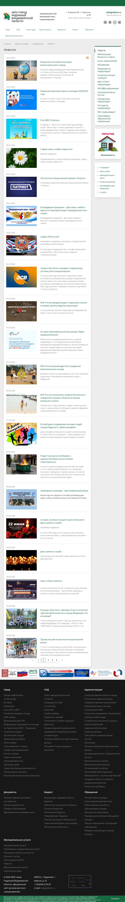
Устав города (10, 698)
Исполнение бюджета (54, 812)
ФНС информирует (106, 112)
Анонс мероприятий (107, 61)
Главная (7, 44)
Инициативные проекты (15, 772)
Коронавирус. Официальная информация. (104, 119)
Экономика (89, 742)
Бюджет (75, 30)
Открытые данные (107, 182)
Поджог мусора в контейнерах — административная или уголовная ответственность (56, 459)
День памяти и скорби (51, 551)
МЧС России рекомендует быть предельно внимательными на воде (60, 368)
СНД (18, 30)
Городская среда (11, 764)
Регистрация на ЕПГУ (14, 860)
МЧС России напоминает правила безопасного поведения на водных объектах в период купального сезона (63, 397)
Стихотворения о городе (15, 746)
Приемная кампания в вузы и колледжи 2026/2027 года (64, 92)
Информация (38, 44)
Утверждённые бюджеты (56, 816)
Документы (62, 30)
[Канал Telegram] (114, 22)
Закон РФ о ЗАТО (12, 709)
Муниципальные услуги (14, 36)
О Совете (48, 698)
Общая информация (13, 695)
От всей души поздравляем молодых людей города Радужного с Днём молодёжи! (61, 426)
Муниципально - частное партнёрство (102, 775)
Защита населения (12, 757)
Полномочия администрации (98, 698)
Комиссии (49, 709)
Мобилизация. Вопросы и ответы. (106, 55)
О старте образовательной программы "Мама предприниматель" (62, 333)
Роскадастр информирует (104, 106)
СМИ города (9, 717)
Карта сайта (105, 171)
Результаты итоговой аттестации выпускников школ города (56, 63)
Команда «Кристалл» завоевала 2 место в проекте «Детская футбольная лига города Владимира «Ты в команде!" (64, 613)
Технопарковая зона (13, 761)
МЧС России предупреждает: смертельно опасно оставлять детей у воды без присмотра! (63, 304)
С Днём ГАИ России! (49, 236)
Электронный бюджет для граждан (60, 823)
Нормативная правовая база (98, 801)
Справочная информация (16, 750)
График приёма (51, 713)
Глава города (31, 30)
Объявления (103, 64)
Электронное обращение (96, 812)
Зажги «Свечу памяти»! (51, 581)
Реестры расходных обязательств (60, 819)
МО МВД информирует (108, 88)
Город (8, 30)
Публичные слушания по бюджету (60, 805)
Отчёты (87, 739)
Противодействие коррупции (98, 772)
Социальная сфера (13, 731)
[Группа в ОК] (110, 22)
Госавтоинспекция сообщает (106, 76)
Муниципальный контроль (97, 764)
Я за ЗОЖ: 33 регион (49, 120)
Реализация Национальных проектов (21, 775)
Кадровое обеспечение (95, 728)
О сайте (103, 192)
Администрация (45, 30)
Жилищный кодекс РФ (14, 720)
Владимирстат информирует (104, 70)
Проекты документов (14, 805)
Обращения (89, 30)
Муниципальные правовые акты (19, 812)
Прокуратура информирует (104, 100)
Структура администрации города (100, 695)
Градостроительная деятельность (20, 768)
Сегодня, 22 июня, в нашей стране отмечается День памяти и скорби (62, 521)
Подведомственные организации (100, 702)
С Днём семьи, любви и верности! (56, 149)
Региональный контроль (96, 768)
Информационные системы (97, 706)
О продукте (104, 167)
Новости (51, 44)
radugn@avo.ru (113, 12)
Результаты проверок (94, 786)
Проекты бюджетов (53, 808)
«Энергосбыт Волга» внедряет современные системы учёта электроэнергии (61, 270)
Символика (9, 706)
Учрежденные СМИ (93, 709)
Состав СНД (49, 706)
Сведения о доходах (53, 717)
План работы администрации (98, 735)
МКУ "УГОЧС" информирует (104, 83)
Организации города (14, 735)
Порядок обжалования (15, 808)
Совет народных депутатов (57, 695)
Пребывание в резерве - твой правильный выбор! (64, 490)
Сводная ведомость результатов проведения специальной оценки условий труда (60, 732)
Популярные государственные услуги (21, 849)
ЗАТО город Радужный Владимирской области (34, 17)
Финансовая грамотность (56, 827)
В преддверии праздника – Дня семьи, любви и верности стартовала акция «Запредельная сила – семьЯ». (64, 210)
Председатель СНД (53, 702)
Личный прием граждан (95, 797)
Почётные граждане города (17, 713)
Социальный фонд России (106, 93)
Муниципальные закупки (96, 761)
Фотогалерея (10, 742)
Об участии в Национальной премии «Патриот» (63, 178)
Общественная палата (14, 739)
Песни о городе (11, 753)
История (8, 702)
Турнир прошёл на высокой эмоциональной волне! (61, 641)
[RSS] (119, 22)
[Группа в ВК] (105, 22)
